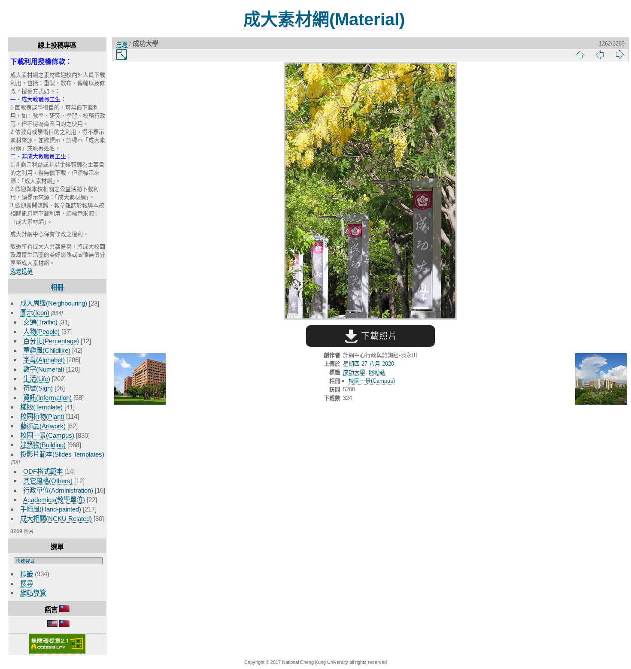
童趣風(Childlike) (46, 350)
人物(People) (41, 331)
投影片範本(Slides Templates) (62, 454)
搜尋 (26, 583)
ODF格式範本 (43, 471)
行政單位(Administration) (58, 490)
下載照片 (377, 336)
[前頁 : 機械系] (140, 379)
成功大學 (354, 372)
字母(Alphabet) (44, 359)
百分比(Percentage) (51, 341)
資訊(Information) (47, 397)
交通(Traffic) (40, 322)
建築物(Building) (43, 444)
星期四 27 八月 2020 (368, 363)
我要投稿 (21, 271)
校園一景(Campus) (47, 435)
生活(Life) (36, 378)
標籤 (26, 574)
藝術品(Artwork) (43, 426)
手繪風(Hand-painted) (50, 509)
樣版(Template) (41, 407)
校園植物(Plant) (42, 416)
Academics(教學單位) (54, 499)
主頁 (121, 44)
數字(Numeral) (43, 369)
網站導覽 (33, 592)
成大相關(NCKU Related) (56, 518)
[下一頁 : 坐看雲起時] (601, 379)
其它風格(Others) (48, 480)
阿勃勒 (377, 372)
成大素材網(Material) (324, 19)
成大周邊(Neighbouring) (53, 303)
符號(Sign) (38, 388)
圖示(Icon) (34, 312)
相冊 (57, 287)
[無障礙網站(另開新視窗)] (57, 651)
